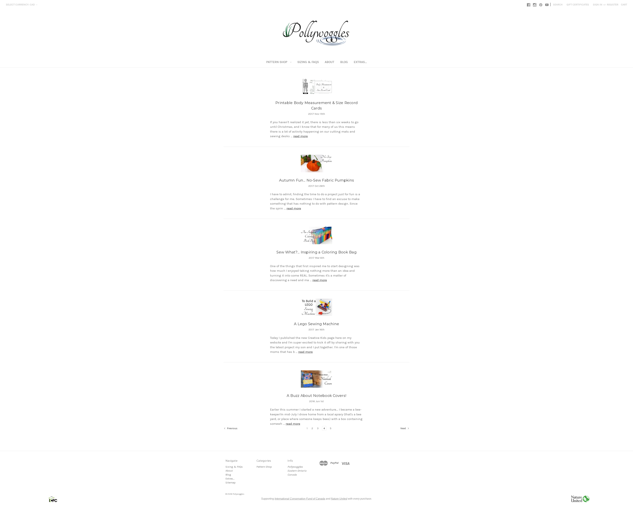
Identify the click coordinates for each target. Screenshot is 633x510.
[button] (53, 498)
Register (612, 4)
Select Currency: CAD (20, 4)
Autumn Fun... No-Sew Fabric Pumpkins (316, 180)
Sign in (597, 4)
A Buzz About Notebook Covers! (316, 395)
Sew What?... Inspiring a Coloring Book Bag (316, 252)
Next (403, 428)
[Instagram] (534, 5)
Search (558, 4)
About (329, 62)
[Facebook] (528, 5)
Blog (344, 62)
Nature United (339, 498)
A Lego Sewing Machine (316, 324)
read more (300, 136)
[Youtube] (547, 5)
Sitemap (231, 482)
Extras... (360, 62)
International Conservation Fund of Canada (300, 498)
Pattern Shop (277, 62)
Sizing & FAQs (308, 62)
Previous (231, 428)
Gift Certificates (578, 4)
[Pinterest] (541, 5)
